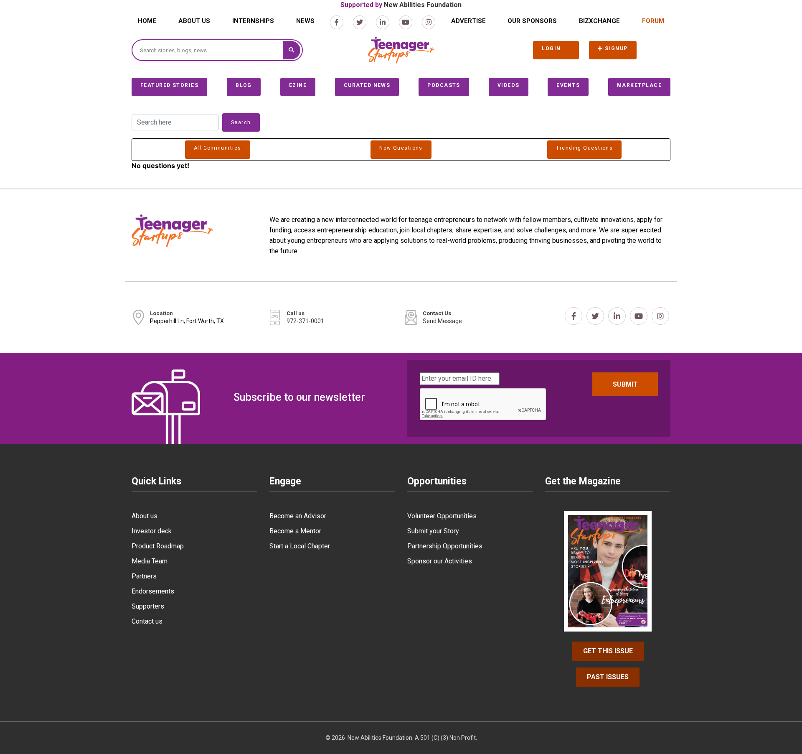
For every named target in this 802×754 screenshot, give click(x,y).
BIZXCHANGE (599, 21)
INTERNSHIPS (253, 21)
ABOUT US (194, 21)
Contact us (147, 621)
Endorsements (153, 591)
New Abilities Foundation (423, 5)
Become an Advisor (297, 516)
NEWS (305, 21)
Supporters (148, 606)
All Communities (217, 148)
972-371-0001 (305, 321)
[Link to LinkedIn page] (382, 22)
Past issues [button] (608, 677)
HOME (147, 21)
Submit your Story (433, 531)
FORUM (653, 21)
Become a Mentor (295, 531)
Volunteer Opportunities (442, 516)
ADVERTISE (468, 21)
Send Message (442, 321)
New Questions (401, 148)
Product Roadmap (158, 546)
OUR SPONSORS (532, 21)
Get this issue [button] (608, 651)
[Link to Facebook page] (336, 22)
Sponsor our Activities (439, 561)
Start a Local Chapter (299, 546)
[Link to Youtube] (405, 22)
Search (241, 122)
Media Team (150, 561)
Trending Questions (584, 148)
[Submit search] (291, 50)
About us (144, 516)
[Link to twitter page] (359, 22)
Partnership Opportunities (444, 546)
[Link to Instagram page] (428, 22)
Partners (144, 576)
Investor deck (152, 531)
